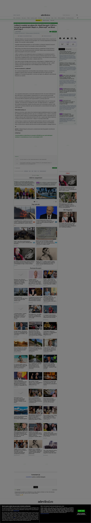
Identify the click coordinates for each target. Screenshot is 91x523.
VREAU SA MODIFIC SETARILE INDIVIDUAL (81, 514)
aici (14, 517)
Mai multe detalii (16, 510)
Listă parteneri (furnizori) (45, 513)
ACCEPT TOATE (81, 510)
